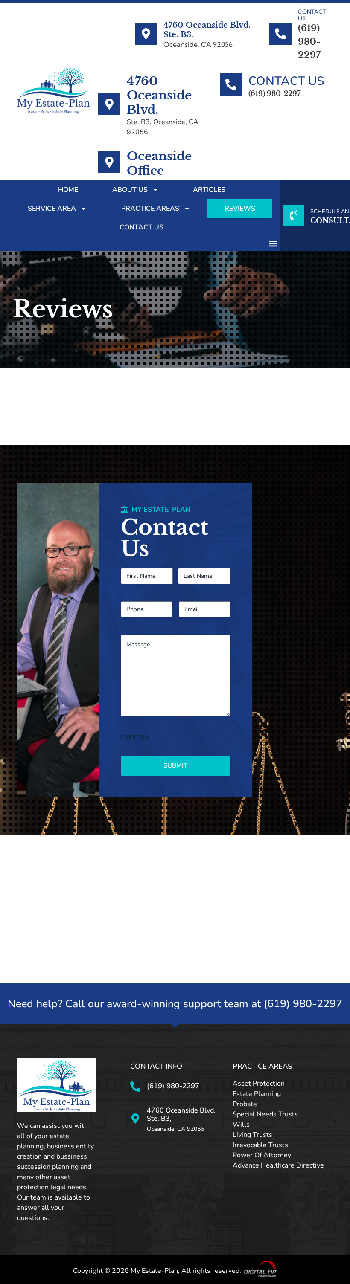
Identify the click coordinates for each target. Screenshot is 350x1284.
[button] (273, 244)
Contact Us (141, 227)
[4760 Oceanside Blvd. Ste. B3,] (146, 34)
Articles (209, 189)
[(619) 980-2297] (135, 1086)
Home (68, 189)
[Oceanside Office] (109, 162)
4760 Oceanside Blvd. (159, 95)
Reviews (240, 208)
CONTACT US (312, 15)
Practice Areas (150, 208)
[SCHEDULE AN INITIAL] (293, 215)
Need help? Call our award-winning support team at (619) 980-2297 (175, 1004)
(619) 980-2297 (173, 1086)
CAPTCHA (135, 737)
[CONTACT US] (280, 34)
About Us (130, 189)
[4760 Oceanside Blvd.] (109, 104)
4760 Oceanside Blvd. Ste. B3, (207, 29)
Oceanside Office (159, 163)
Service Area (52, 208)
